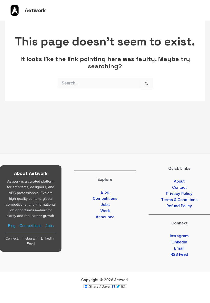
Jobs (50, 225)
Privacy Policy (179, 193)
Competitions (30, 225)
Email (31, 244)
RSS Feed (179, 254)
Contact (179, 187)
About (179, 181)
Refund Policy (179, 205)
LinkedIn (47, 238)
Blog (11, 225)
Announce (105, 216)
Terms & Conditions (179, 199)
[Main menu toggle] (197, 10)
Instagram (30, 238)
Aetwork (35, 10)
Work (105, 210)
